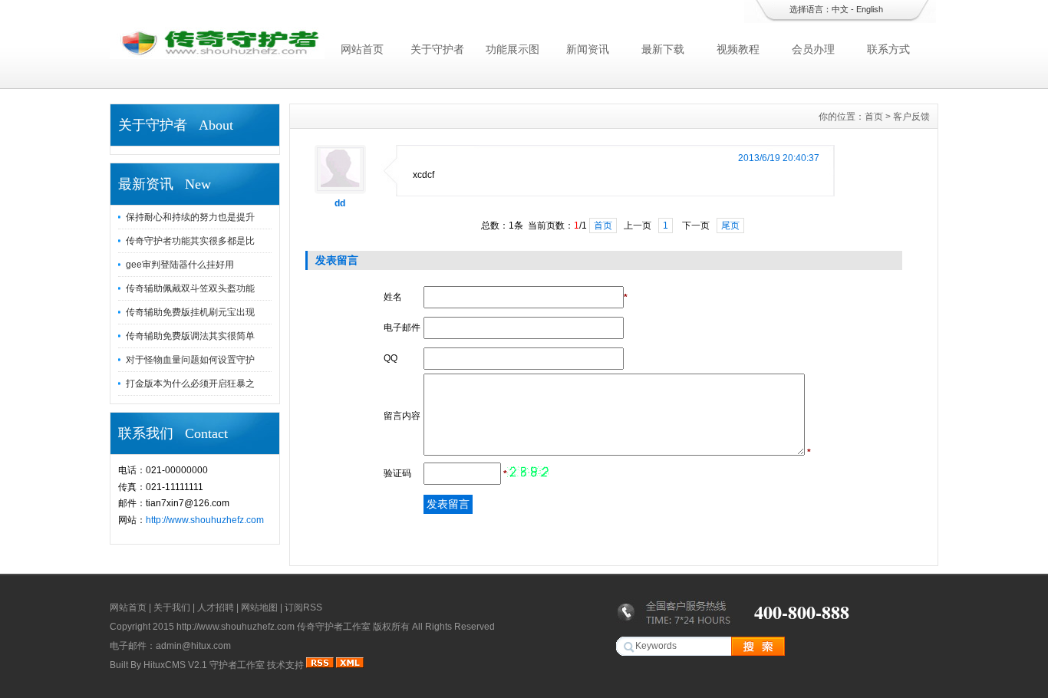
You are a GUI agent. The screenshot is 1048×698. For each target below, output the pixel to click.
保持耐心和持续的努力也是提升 (190, 217)
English (869, 9)
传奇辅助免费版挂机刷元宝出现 (190, 312)
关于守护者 (437, 49)
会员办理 (813, 49)
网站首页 (362, 49)
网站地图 (259, 607)
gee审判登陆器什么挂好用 (180, 264)
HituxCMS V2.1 (175, 665)
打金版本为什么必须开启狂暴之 (190, 383)
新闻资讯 (587, 49)
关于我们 (171, 607)
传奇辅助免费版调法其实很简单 (190, 336)
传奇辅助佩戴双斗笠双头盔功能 (190, 288)
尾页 (730, 225)
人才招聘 (215, 607)
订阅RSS (303, 607)
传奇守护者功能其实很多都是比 (190, 240)
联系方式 (888, 49)
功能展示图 (512, 49)
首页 (874, 116)
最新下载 (662, 49)
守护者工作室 (237, 665)
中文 (840, 9)
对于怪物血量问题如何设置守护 (190, 359)
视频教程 (738, 49)
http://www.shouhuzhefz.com (205, 520)
